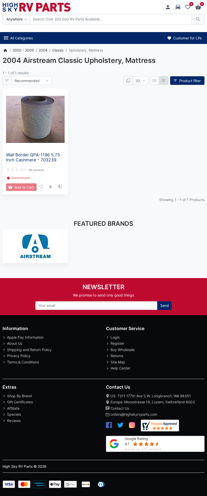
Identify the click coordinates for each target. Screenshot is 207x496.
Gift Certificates (20, 402)
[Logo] (37, 7)
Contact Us (120, 408)
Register (117, 343)
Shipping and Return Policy (29, 350)
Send (164, 305)
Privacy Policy (18, 356)
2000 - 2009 (23, 50)
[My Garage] (179, 7)
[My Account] (169, 7)
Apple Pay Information (25, 337)
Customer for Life (187, 38)
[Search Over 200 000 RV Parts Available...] (198, 19)
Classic (58, 50)
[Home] (5, 50)
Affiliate (13, 408)
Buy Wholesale (123, 350)
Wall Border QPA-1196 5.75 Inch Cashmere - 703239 (33, 157)
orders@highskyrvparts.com (134, 414)
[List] (154, 80)
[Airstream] (35, 246)
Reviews (14, 420)
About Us (14, 343)
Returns (117, 356)
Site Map (118, 362)
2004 (43, 50)
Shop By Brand (19, 396)
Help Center (120, 368)
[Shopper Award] (160, 426)
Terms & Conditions (23, 362)
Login (115, 337)
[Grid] (163, 80)
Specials (14, 414)
